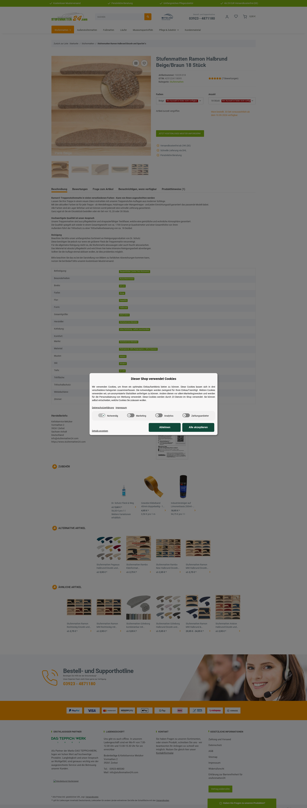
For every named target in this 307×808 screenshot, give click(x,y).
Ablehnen (164, 427)
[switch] (102, 415)
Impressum (121, 407)
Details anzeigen (100, 431)
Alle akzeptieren (198, 427)
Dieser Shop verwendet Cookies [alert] (153, 379)
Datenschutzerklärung (103, 407)
